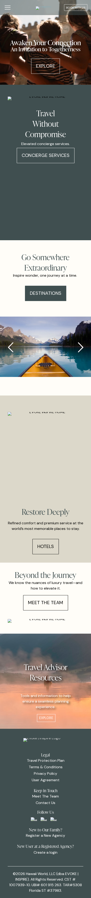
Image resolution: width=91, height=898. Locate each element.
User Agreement (46, 780)
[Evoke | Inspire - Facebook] (44, 819)
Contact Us (45, 802)
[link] (34, 819)
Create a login (45, 852)
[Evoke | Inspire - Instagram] (53, 819)
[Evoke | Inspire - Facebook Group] (34, 819)
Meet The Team (45, 796)
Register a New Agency (45, 835)
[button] (80, 347)
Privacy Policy (45, 773)
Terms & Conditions (46, 767)
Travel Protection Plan (45, 760)
